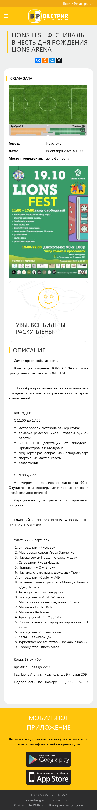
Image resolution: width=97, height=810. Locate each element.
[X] (59, 60)
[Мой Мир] (52, 60)
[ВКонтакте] (38, 60)
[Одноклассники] (45, 60)
